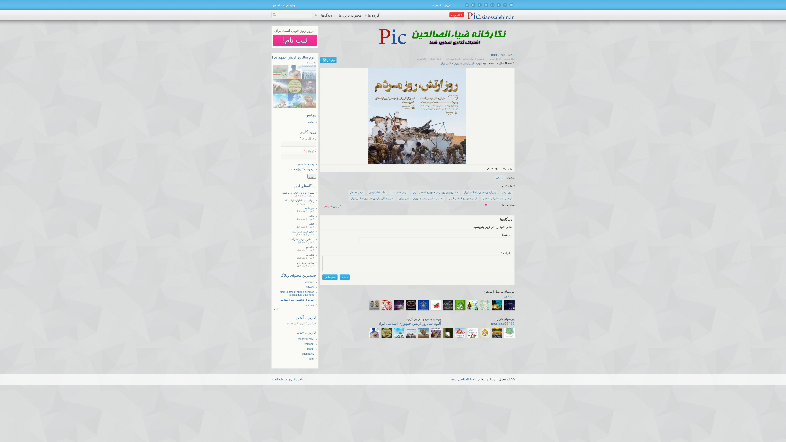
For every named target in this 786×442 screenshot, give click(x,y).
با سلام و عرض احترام (303, 239)
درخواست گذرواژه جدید (302, 169)
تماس (276, 5)
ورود (447, 5)
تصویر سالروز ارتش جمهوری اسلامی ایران (371, 198)
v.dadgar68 (308, 353)
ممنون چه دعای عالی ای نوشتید (298, 192)
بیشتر (277, 308)
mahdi (310, 348)
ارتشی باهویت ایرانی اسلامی (497, 198)
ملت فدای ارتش (377, 192)
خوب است (309, 208)
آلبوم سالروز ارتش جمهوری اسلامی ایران (461, 63)
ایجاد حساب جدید (305, 164)
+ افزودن (456, 14)
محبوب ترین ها (350, 15)
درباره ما (309, 304)
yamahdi (309, 344)
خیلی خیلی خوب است (303, 231)
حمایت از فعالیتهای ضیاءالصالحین (297, 299)
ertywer (310, 287)
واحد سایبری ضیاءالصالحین (287, 379)
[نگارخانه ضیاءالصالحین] (491, 19)
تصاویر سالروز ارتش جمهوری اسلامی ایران (421, 198)
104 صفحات (509, 59)
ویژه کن (331, 60)
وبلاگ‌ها (327, 15)
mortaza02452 (503, 55)
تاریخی (499, 177)
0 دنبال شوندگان (453, 59)
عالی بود (310, 247)
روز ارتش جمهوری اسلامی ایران (479, 192)
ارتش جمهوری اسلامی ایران (463, 198)
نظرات (506, 253)
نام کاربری (308, 138)
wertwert (309, 282)
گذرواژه (310, 151)
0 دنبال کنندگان (469, 59)
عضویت (436, 5)
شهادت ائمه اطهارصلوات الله (299, 200)
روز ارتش (507, 192)
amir (311, 358)
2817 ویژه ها (495, 59)
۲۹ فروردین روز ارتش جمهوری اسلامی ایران (435, 192)
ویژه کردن (289, 5)
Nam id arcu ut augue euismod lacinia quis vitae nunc (297, 293)
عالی (311, 216)
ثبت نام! (295, 40)
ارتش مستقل (356, 192)
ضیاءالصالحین (466, 379)
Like (486, 205)
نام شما (507, 235)
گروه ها (373, 15)
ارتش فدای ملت (399, 192)
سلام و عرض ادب (305, 262)
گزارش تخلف (334, 206)
